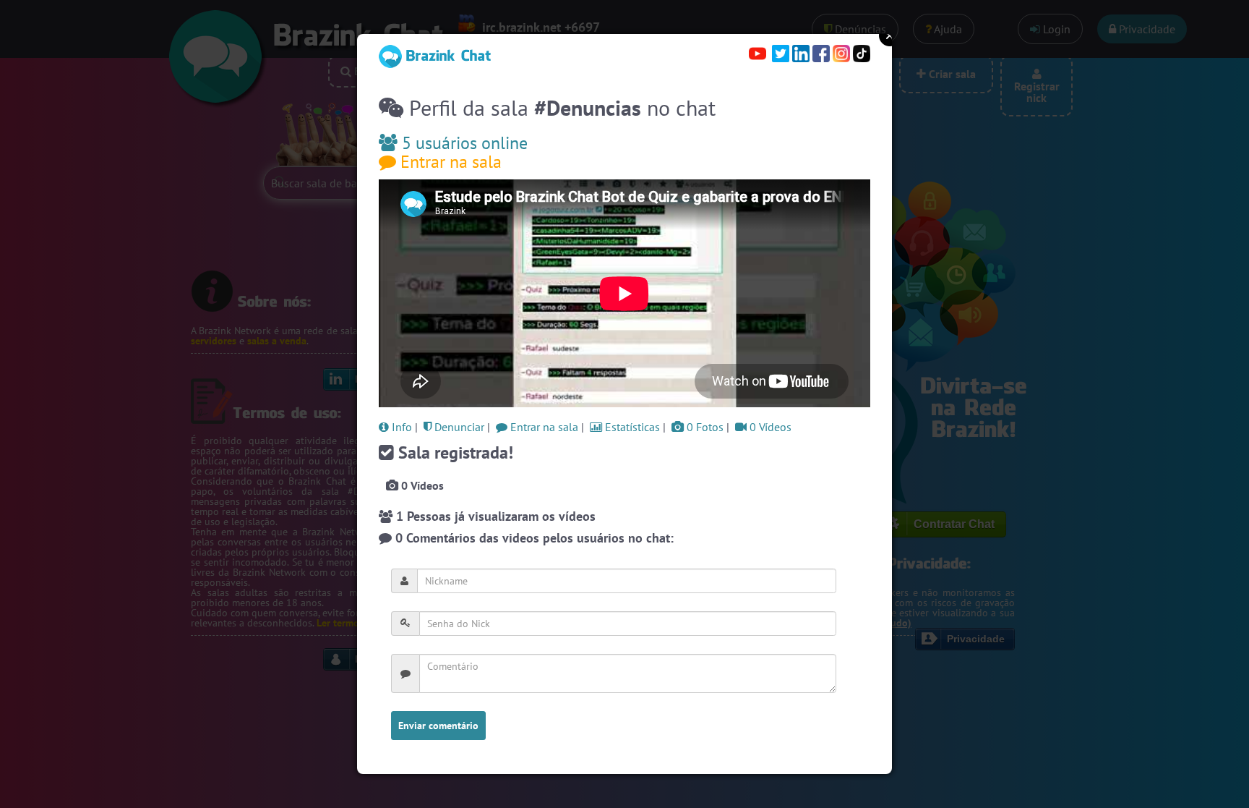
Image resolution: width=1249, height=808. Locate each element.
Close (890, 35)
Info (400, 427)
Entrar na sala (449, 161)
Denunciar (458, 427)
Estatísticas (631, 427)
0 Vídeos (769, 427)
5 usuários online (463, 143)
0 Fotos (704, 427)
